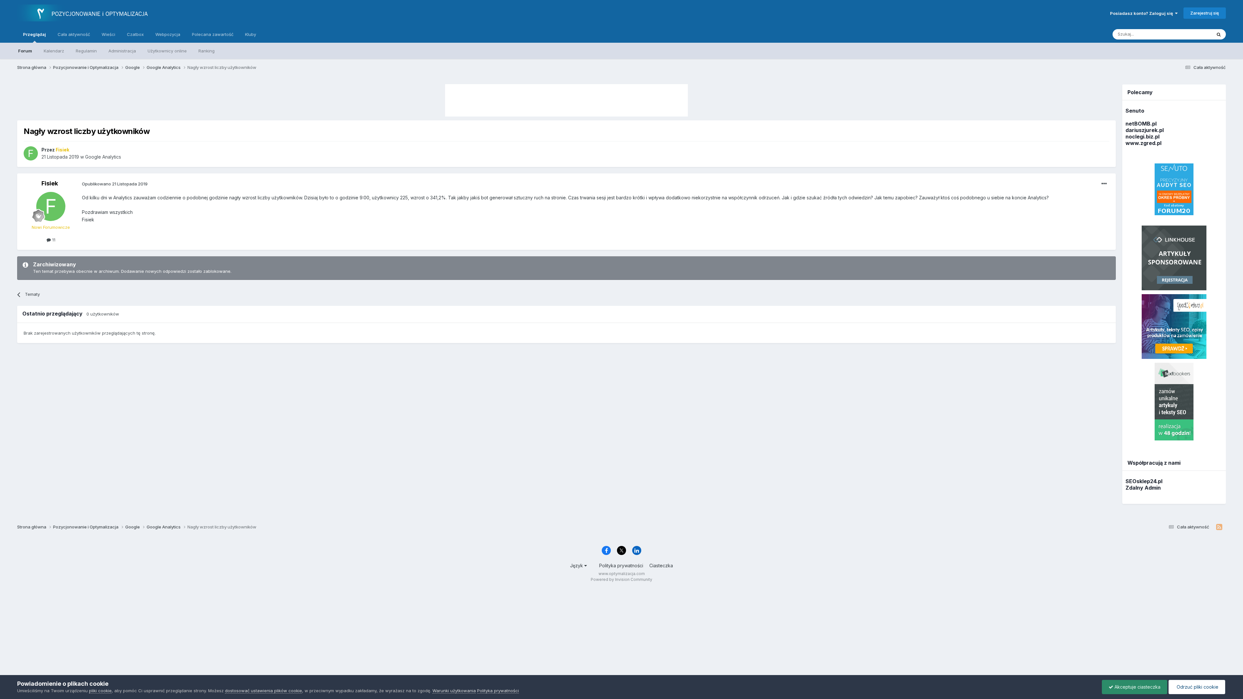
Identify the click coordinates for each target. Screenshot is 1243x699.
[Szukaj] (1219, 34)
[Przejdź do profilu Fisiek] (31, 153)
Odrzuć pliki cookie (1196, 687)
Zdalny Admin (1143, 487)
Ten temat (1193, 34)
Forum (25, 50)
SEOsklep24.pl (1143, 481)
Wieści (108, 34)
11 (53, 239)
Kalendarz (54, 50)
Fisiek (49, 183)
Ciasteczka (661, 565)
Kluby (250, 34)
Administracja (122, 50)
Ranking (206, 50)
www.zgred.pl (1143, 143)
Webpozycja (167, 34)
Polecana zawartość (212, 34)
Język (577, 565)
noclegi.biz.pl (1142, 136)
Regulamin (86, 50)
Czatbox (135, 34)
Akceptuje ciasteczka (1136, 687)
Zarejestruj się (1204, 13)
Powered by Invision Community (621, 579)
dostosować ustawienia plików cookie (263, 690)
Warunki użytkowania (454, 690)
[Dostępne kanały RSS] (1219, 527)
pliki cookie (100, 690)
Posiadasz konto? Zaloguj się (1142, 13)
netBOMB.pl (1141, 123)
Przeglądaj (34, 34)
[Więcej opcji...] (1104, 184)
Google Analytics (103, 157)
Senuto (1134, 110)
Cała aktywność (74, 34)
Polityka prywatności (621, 565)
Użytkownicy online (167, 50)
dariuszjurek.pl (1144, 130)
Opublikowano (115, 183)
